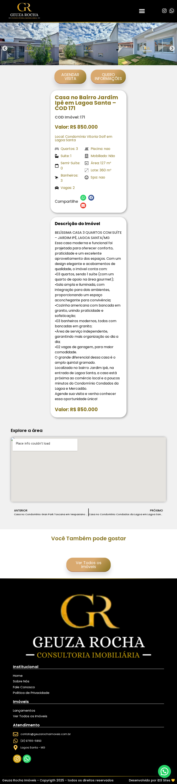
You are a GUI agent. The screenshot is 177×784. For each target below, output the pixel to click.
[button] (142, 11)
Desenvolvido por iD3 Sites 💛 (152, 780)
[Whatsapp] (171, 10)
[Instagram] (164, 10)
